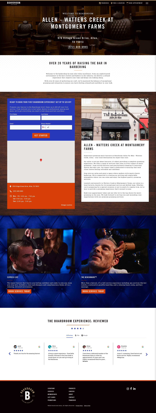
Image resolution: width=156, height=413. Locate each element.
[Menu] (147, 3)
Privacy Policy (79, 405)
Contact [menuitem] (71, 397)
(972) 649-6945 (78, 47)
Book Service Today (19, 291)
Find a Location (119, 3)
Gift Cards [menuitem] (51, 397)
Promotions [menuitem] (52, 400)
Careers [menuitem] (72, 391)
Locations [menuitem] (51, 388)
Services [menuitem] (51, 391)
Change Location (66, 205)
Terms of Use (87, 405)
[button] (41, 160)
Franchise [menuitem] (72, 400)
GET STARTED (40, 136)
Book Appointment (135, 3)
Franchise (105, 3)
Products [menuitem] (72, 388)
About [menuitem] (71, 394)
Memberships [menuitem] (52, 394)
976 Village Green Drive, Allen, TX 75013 (78, 40)
